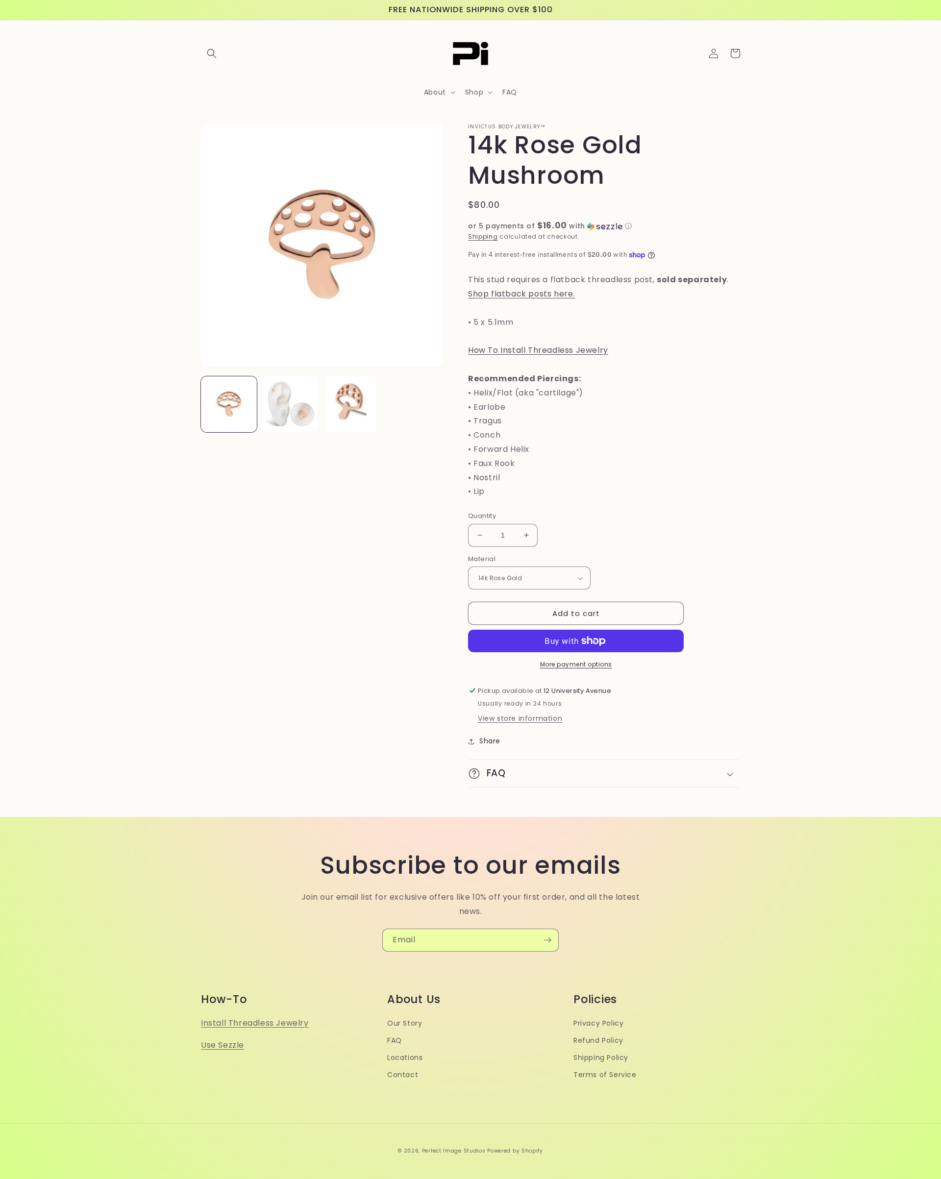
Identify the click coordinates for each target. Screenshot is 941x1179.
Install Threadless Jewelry (255, 1023)
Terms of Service (605, 1075)
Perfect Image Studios (454, 1150)
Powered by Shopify (515, 1150)
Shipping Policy (600, 1057)
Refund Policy (598, 1040)
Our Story (404, 1023)
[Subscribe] (547, 940)
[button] (212, 53)
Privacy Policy (598, 1023)
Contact (402, 1075)
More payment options (576, 664)
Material (481, 559)
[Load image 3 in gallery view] (350, 404)
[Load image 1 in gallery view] (229, 404)
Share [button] (489, 741)
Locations (404, 1057)
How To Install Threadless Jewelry (538, 350)
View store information (520, 718)
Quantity (482, 515)
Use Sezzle (222, 1045)
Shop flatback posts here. (521, 293)
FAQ (394, 1040)
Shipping (483, 236)
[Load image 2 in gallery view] (290, 404)
